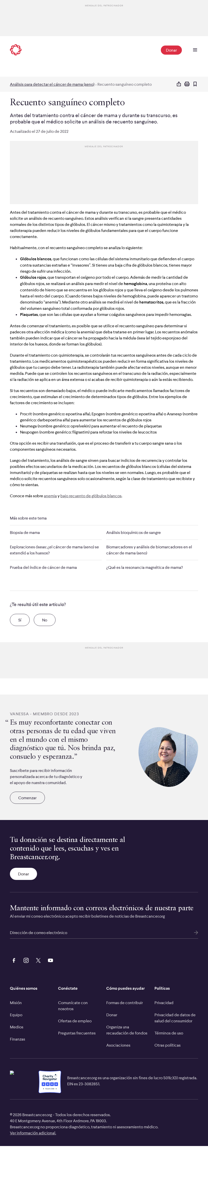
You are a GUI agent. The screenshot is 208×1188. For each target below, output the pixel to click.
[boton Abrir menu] (195, 50)
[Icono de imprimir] (187, 84)
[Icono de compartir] (179, 84)
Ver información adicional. (33, 1132)
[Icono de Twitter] (37, 960)
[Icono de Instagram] (25, 960)
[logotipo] (16, 50)
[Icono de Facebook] (13, 960)
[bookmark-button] (195, 84)
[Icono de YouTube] (49, 960)
